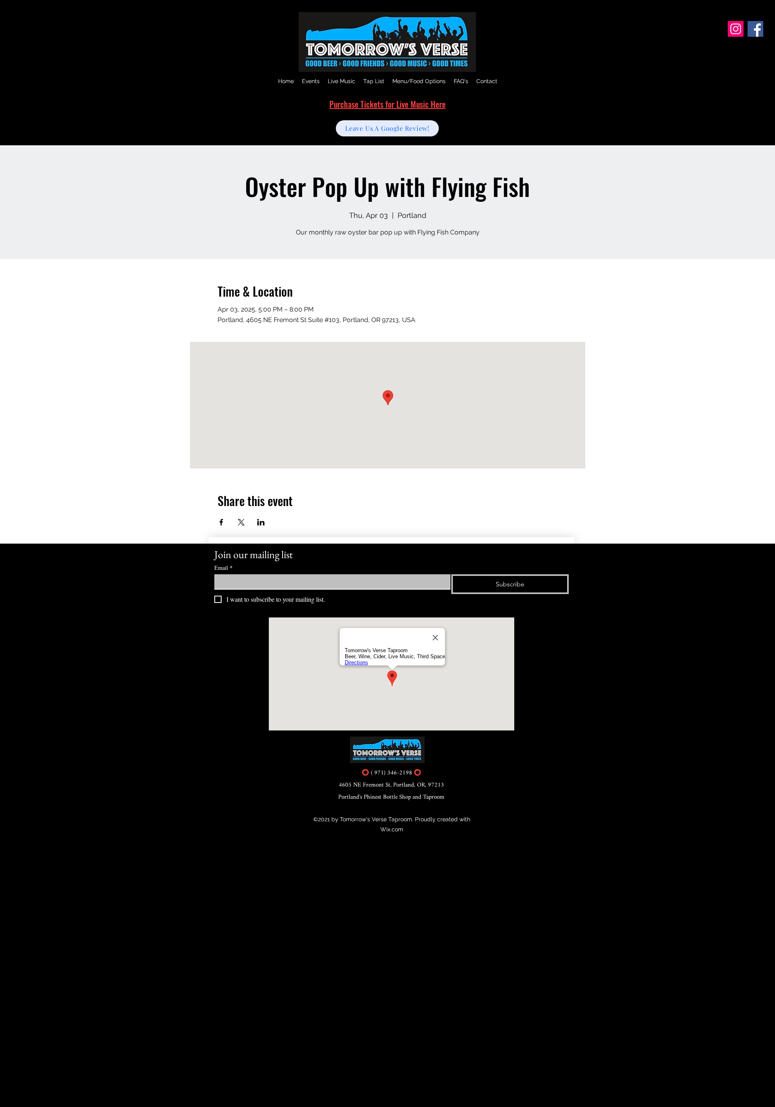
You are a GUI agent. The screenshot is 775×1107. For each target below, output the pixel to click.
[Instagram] (736, 29)
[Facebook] (755, 29)
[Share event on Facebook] (221, 522)
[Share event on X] (241, 522)
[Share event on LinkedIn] (261, 522)
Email (223, 567)
